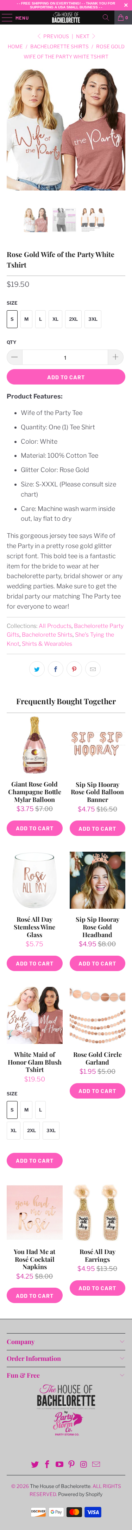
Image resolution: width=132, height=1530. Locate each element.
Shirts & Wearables (47, 643)
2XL (73, 319)
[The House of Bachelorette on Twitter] (35, 1465)
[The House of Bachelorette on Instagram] (84, 1465)
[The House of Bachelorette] (66, 18)
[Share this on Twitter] (37, 669)
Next (83, 36)
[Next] (119, 138)
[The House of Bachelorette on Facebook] (47, 1465)
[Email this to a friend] (93, 669)
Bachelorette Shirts (47, 634)
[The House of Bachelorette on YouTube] (59, 1465)
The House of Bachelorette (60, 1486)
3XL (93, 319)
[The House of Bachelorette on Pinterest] (72, 1465)
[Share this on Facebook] (55, 669)
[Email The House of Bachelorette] (96, 1465)
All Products (55, 625)
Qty (12, 342)
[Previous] (13, 138)
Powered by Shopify (80, 1494)
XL (55, 319)
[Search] (106, 18)
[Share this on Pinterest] (74, 669)
